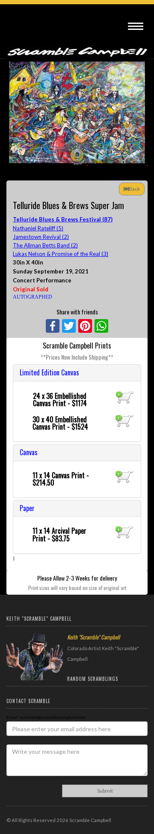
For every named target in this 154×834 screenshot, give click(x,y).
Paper (27, 508)
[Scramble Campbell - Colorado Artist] (77, 47)
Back (134, 189)
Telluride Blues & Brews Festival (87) (63, 219)
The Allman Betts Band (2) (45, 245)
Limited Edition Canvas (49, 372)
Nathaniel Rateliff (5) (38, 228)
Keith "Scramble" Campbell (93, 637)
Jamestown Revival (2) (41, 236)
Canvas (29, 452)
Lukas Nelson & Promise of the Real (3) (60, 253)
